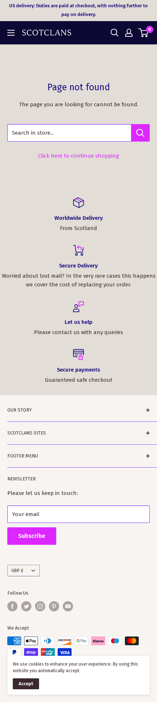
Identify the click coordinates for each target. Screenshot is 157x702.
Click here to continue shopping (78, 155)
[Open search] (115, 33)
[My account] (129, 33)
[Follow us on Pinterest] (54, 606)
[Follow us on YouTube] (68, 606)
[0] (143, 32)
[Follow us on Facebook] (12, 606)
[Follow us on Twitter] (26, 606)
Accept (26, 683)
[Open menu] (11, 33)
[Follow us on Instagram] (40, 606)
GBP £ (17, 570)
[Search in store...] (140, 133)
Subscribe (31, 535)
